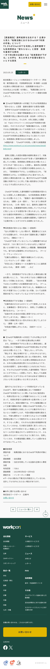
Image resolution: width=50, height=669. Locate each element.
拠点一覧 (6, 570)
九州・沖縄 (7, 610)
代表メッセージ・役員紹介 (9, 547)
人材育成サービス (31, 546)
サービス (28, 536)
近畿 (4, 595)
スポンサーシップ (9, 563)
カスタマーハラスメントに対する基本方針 (36, 609)
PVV (27, 571)
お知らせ (28, 559)
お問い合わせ (35, 4)
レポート (28, 563)
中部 (4, 590)
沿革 (4, 554)
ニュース (28, 553)
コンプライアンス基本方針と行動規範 (36, 596)
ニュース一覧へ (25, 509)
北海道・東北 (7, 580)
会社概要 (6, 541)
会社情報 (6, 536)
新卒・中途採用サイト (32, 583)
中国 (4, 600)
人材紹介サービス (31, 541)
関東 (4, 585)
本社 (4, 576)
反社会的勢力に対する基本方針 (36, 603)
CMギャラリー (8, 558)
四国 (4, 605)
